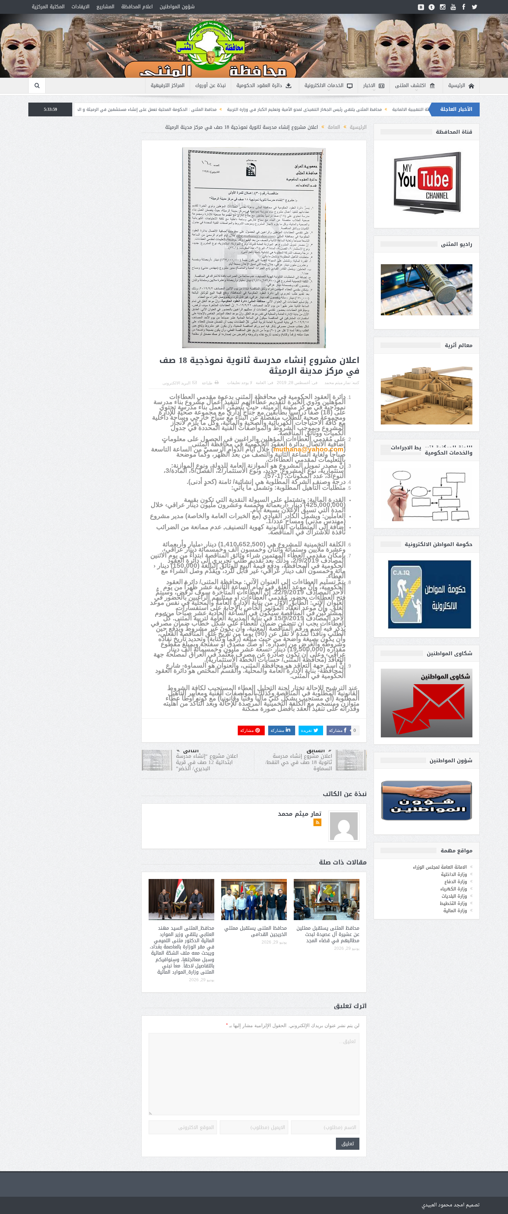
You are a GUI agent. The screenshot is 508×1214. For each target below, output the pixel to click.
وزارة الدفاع (455, 881)
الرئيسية (456, 85)
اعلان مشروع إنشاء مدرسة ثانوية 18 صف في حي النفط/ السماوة (298, 762)
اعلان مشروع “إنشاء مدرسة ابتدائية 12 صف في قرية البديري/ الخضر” (207, 762)
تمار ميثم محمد (337, 382)
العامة (261, 382)
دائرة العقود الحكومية (259, 85)
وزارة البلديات (454, 896)
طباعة (207, 383)
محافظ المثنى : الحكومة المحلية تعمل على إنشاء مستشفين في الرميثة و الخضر (210, 109)
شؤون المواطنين (177, 6)
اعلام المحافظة (137, 6)
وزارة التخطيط (453, 903)
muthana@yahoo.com (308, 449)
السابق (316, 750)
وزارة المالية (455, 910)
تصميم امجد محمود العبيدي (451, 1205)
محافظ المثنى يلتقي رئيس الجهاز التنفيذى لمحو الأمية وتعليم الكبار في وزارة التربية (370, 109)
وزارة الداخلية (454, 874)
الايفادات (81, 6)
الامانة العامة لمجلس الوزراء (440, 867)
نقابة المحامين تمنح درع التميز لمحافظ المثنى (87, 109)
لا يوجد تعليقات (239, 382)
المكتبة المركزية (48, 6)
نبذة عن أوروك (210, 85)
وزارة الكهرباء (453, 889)
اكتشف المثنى (410, 85)
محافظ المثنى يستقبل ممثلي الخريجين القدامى (255, 931)
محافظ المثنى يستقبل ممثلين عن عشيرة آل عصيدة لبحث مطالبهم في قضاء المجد (328, 934)
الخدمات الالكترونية (324, 85)
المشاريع (105, 6)
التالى (191, 750)
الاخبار (369, 85)
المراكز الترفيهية (168, 85)
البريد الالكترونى (176, 383)
